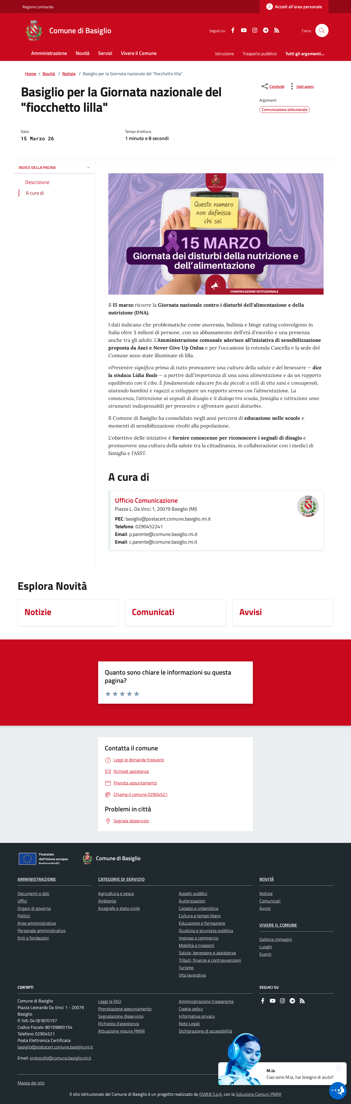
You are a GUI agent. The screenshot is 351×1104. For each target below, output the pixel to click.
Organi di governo (34, 908)
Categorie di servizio (121, 879)
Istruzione (224, 53)
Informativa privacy (197, 1016)
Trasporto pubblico (260, 53)
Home (30, 73)
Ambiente (107, 901)
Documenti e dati (33, 893)
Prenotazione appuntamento (124, 1008)
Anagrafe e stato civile (119, 908)
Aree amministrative (37, 923)
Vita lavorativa (192, 975)
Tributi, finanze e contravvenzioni (210, 960)
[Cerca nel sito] (322, 30)
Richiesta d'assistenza (118, 1023)
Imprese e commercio (198, 938)
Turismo (186, 967)
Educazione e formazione (202, 923)
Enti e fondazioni (33, 938)
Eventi (265, 954)
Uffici (22, 901)
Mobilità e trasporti (196, 945)
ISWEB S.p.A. (211, 1094)
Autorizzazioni (192, 901)
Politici (24, 915)
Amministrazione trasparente (206, 1001)
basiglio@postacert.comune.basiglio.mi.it (55, 1047)
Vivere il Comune (278, 925)
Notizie (68, 73)
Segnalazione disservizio (120, 1016)
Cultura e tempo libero (199, 915)
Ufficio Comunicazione (146, 500)
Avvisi (265, 908)
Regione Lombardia (37, 7)
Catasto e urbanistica (198, 908)
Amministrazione (37, 879)
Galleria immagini (275, 939)
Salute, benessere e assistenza (207, 952)
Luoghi (265, 946)
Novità (49, 73)
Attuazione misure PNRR (121, 1031)
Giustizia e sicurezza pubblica (206, 930)
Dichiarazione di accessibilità (205, 1031)
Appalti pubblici (193, 893)
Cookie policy (191, 1008)
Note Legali (189, 1023)
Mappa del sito (31, 1083)
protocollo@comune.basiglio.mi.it (60, 1058)
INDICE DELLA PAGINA (37, 167)
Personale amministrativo (42, 930)
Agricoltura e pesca (116, 893)
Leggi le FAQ (109, 1001)
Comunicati (270, 901)
